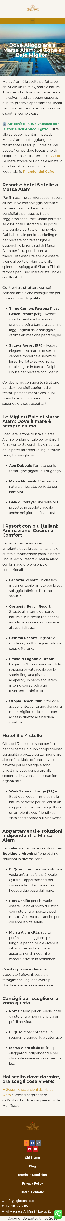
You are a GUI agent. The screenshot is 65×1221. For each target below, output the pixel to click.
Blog (32, 1166)
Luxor (55, 156)
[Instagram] (26, 1143)
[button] (32, 21)
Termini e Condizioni (33, 1175)
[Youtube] (35, 1149)
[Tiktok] (38, 1143)
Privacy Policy (32, 1183)
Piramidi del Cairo (38, 172)
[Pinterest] (29, 1149)
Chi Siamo (32, 1158)
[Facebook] (32, 1143)
